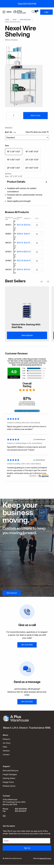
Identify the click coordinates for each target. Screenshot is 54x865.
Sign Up (27, 848)
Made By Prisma (45, 858)
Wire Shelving (25, 19)
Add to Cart (35, 115)
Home (7, 19)
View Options (27, 335)
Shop (14, 19)
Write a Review (11, 40)
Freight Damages (10, 774)
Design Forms (8, 782)
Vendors (6, 751)
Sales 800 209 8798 (27, 4)
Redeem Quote (9, 786)
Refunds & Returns (10, 770)
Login (46, 12)
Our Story (6, 743)
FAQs (5, 747)
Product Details (16, 181)
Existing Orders (9, 778)
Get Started (12, 593)
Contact (6, 754)
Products (6, 739)
